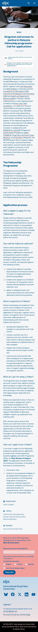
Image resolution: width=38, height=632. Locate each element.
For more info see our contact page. (17, 614)
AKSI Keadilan (12, 89)
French (19, 564)
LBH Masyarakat (26, 86)
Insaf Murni (18, 138)
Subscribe (9, 572)
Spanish (31, 564)
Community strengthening (13, 514)
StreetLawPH (8, 133)
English (8, 564)
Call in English (8, 505)
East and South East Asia (12, 529)
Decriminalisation (10, 519)
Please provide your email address (15, 548)
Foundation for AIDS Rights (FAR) (16, 91)
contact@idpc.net (10, 611)
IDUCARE (16, 130)
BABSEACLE (8, 130)
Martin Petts (14, 627)
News (19, 32)
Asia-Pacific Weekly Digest (15, 568)
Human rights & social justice (14, 517)
